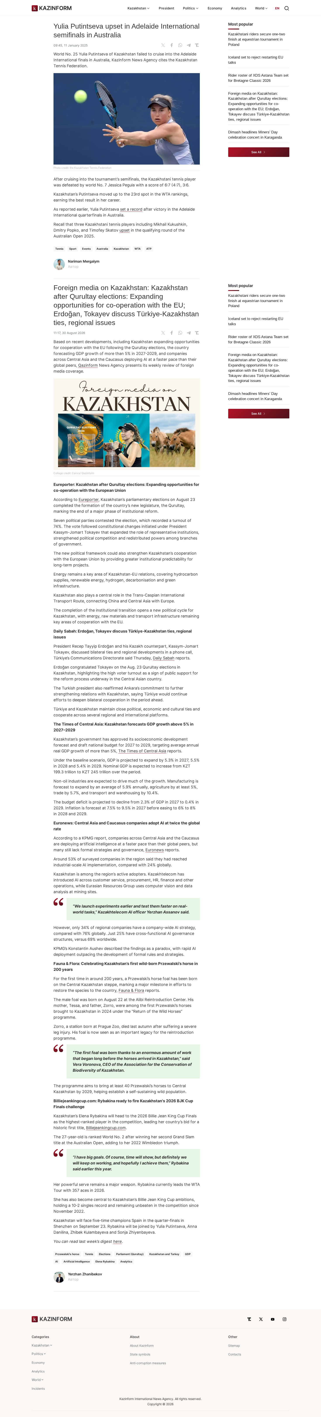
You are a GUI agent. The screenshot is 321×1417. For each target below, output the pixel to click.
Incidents (38, 1388)
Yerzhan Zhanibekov (85, 1274)
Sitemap (234, 1345)
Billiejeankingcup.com (106, 1127)
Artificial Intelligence (77, 1261)
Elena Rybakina (105, 1261)
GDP (188, 1254)
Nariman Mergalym (83, 261)
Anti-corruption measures (148, 1363)
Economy (215, 8)
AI (56, 1261)
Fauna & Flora (131, 990)
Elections (104, 1254)
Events (86, 248)
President (166, 8)
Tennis (59, 248)
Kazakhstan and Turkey (164, 1254)
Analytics (238, 8)
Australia (102, 248)
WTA (138, 248)
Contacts (234, 1354)
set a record (131, 209)
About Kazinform (142, 1345)
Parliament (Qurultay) (130, 1254)
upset (124, 230)
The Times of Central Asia (142, 751)
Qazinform (88, 365)
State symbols (140, 1354)
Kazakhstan (121, 248)
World (36, 1380)
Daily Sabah (163, 658)
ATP (149, 248)
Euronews (154, 850)
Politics (37, 1354)
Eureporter (88, 499)
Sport (72, 248)
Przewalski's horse (67, 1254)
